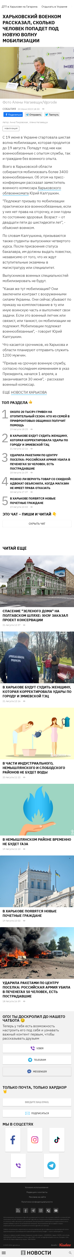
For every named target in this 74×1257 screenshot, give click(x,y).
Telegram (40, 1059)
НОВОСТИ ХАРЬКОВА (29, 392)
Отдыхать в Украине (54, 6)
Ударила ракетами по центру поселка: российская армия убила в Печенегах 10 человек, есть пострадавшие (36, 989)
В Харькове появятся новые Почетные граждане (30, 913)
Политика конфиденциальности (37, 1201)
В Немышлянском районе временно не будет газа (37, 841)
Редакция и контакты (37, 1192)
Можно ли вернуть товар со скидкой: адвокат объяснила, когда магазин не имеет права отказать (40, 483)
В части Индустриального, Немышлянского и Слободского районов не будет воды (34, 768)
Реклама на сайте (37, 1197)
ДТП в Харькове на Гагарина (19, 6)
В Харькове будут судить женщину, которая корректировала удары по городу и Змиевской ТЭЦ (39, 440)
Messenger (40, 1071)
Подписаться (40, 1113)
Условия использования (36, 1187)
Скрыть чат (37, 523)
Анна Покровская (19, 122)
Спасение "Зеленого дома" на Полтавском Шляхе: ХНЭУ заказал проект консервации (35, 615)
